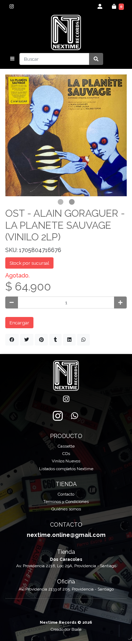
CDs (66, 453)
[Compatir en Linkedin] (69, 339)
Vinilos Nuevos (66, 461)
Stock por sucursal (29, 263)
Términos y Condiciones (66, 501)
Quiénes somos (66, 509)
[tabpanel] (66, 135)
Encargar (19, 322)
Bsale (76, 629)
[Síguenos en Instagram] (58, 416)
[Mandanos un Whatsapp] (75, 416)
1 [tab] (60, 202)
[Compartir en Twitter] (26, 339)
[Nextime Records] (66, 32)
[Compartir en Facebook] (12, 339)
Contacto (66, 494)
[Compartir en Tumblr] (55, 339)
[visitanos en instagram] (11, 6)
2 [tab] (71, 202)
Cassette (66, 446)
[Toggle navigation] (12, 59)
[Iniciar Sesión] (100, 6)
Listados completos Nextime (66, 468)
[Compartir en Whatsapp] (83, 339)
